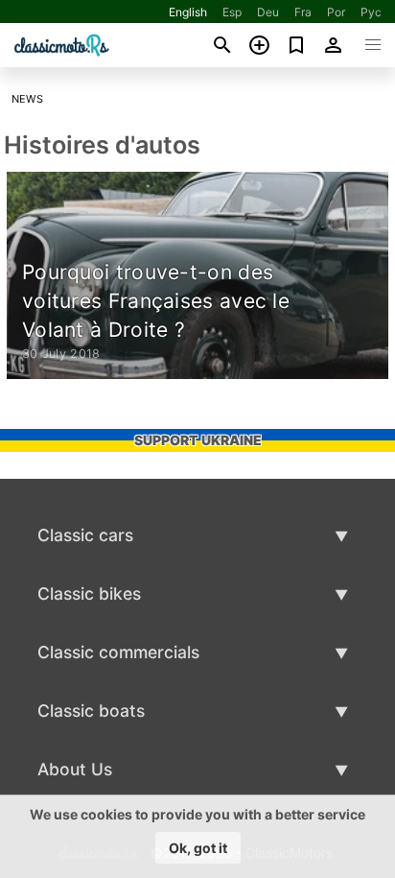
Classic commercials (118, 652)
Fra (303, 12)
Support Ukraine (198, 440)
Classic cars (85, 535)
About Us (74, 769)
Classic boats (91, 710)
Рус (371, 12)
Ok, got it (198, 848)
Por (336, 12)
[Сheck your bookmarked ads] (296, 45)
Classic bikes (89, 593)
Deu (268, 12)
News (28, 99)
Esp (232, 12)
